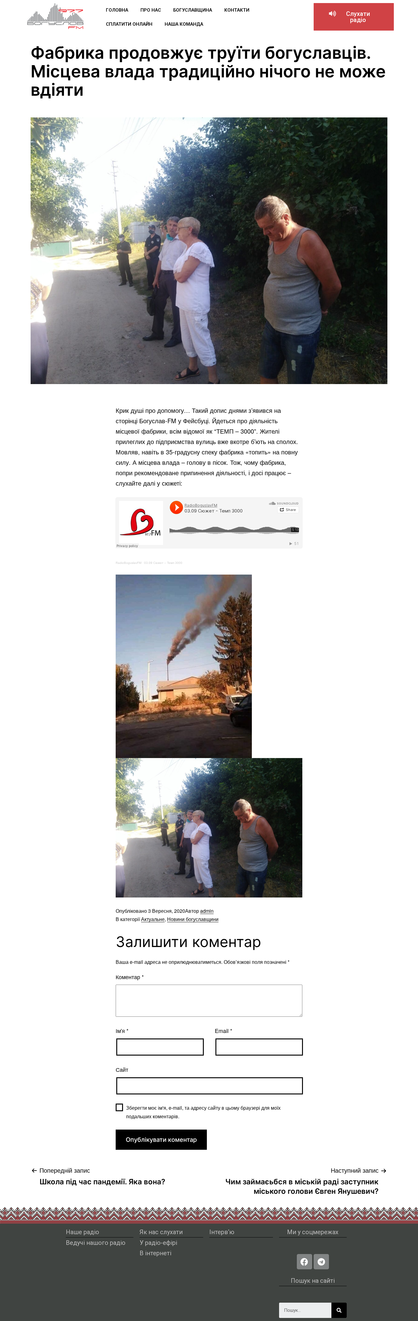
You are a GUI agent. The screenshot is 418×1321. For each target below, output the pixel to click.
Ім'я (122, 1030)
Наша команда (184, 24)
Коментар (130, 977)
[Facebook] (304, 1261)
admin (207, 910)
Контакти (236, 10)
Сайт (122, 1069)
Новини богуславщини (192, 919)
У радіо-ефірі (158, 1242)
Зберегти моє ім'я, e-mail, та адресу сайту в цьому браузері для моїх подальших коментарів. (203, 1111)
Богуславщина (192, 10)
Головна (117, 10)
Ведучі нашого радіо (95, 1242)
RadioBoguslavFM (128, 562)
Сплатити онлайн (129, 24)
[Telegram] (321, 1261)
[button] (354, 17)
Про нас (150, 10)
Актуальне (153, 919)
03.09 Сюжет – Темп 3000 (163, 562)
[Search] (339, 1310)
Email (223, 1030)
